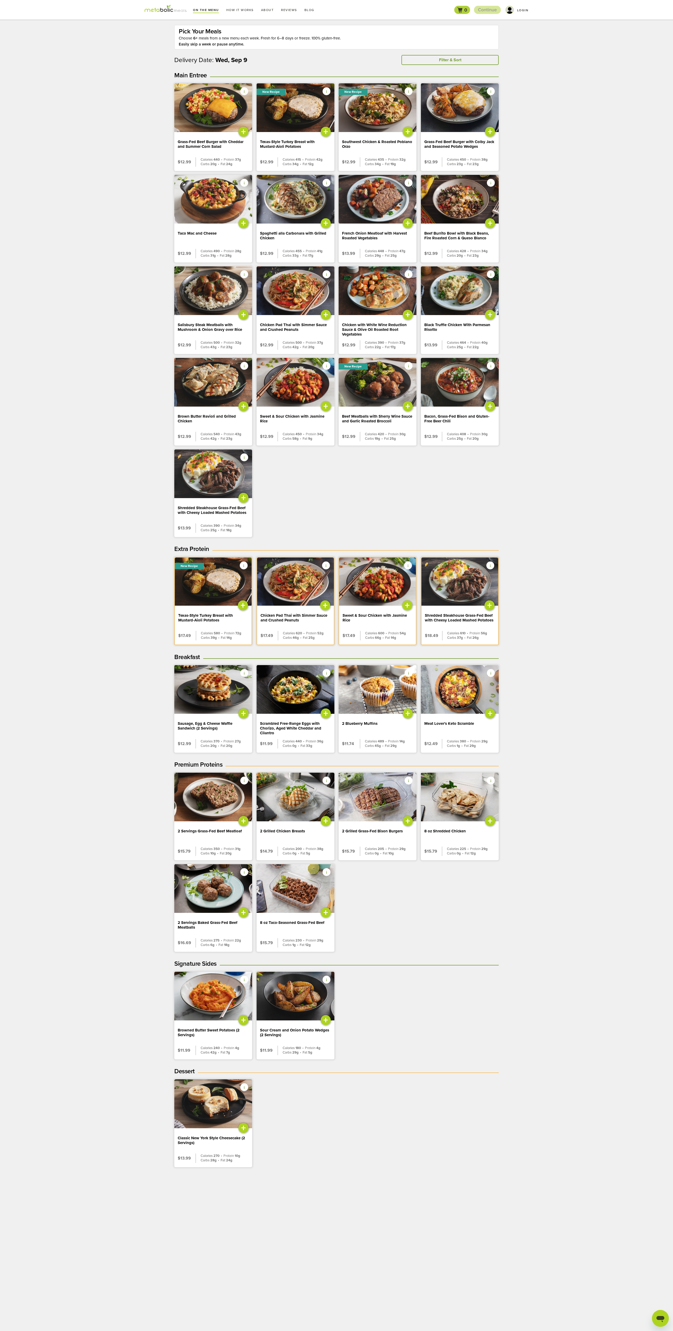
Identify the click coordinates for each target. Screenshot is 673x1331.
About (267, 10)
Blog (309, 10)
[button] (462, 10)
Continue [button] (487, 9)
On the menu (206, 10)
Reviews (289, 10)
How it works (240, 10)
